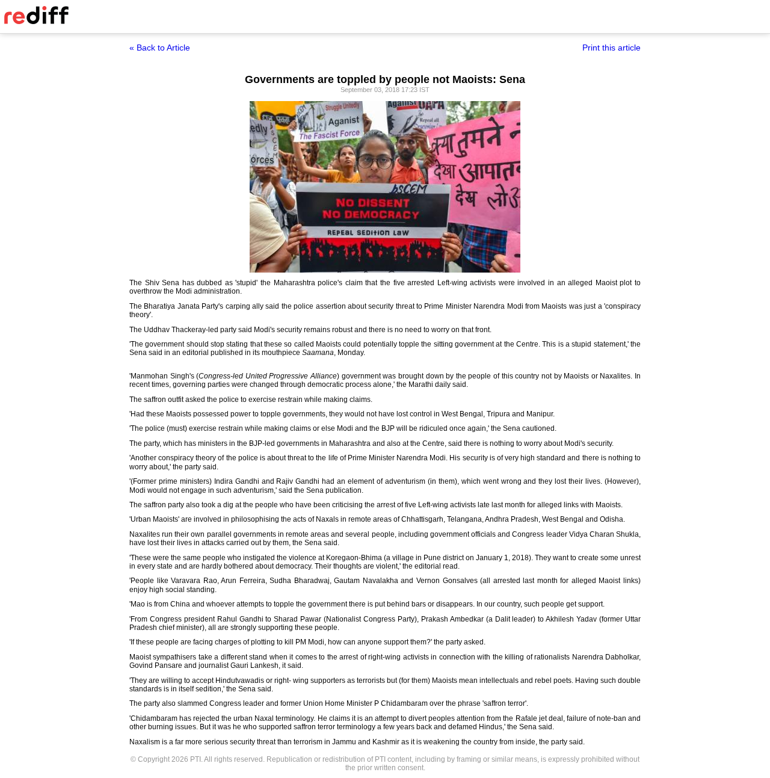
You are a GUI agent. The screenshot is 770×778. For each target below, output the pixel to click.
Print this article (611, 47)
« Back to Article (159, 47)
